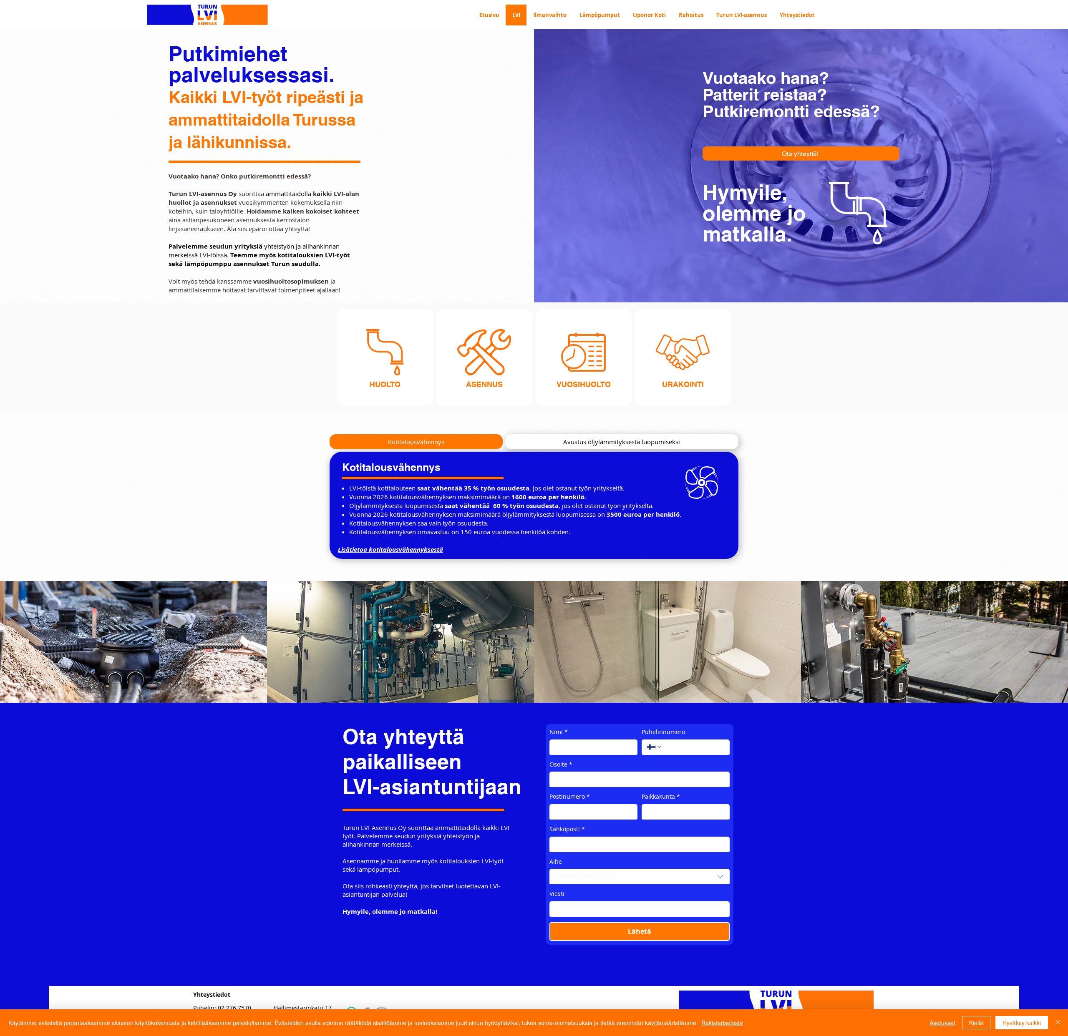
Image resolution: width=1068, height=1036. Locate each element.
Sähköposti (567, 829)
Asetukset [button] (942, 1022)
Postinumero (569, 796)
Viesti (556, 894)
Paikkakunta (661, 796)
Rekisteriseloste (722, 1022)
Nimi (558, 732)
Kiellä (976, 1022)
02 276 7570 (234, 1008)
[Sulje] (1058, 1022)
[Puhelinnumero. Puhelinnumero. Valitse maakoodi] (654, 747)
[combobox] (639, 877)
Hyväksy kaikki (1022, 1022)
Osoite (560, 764)
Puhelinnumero (663, 732)
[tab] (416, 441)
